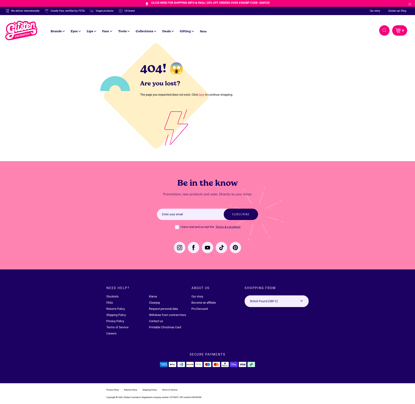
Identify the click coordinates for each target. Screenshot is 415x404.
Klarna (153, 296)
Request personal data (163, 308)
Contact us (156, 321)
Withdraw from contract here (167, 315)
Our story (375, 10)
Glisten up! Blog (397, 10)
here (201, 94)
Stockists (112, 296)
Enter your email (172, 214)
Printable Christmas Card (165, 327)
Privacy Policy (115, 321)
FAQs (109, 302)
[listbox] (277, 301)
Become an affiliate (203, 302)
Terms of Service (117, 327)
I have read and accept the (197, 227)
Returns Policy (115, 308)
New (203, 31)
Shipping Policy (116, 315)
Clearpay (154, 302)
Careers (111, 333)
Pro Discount (199, 308)
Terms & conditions (228, 227)
